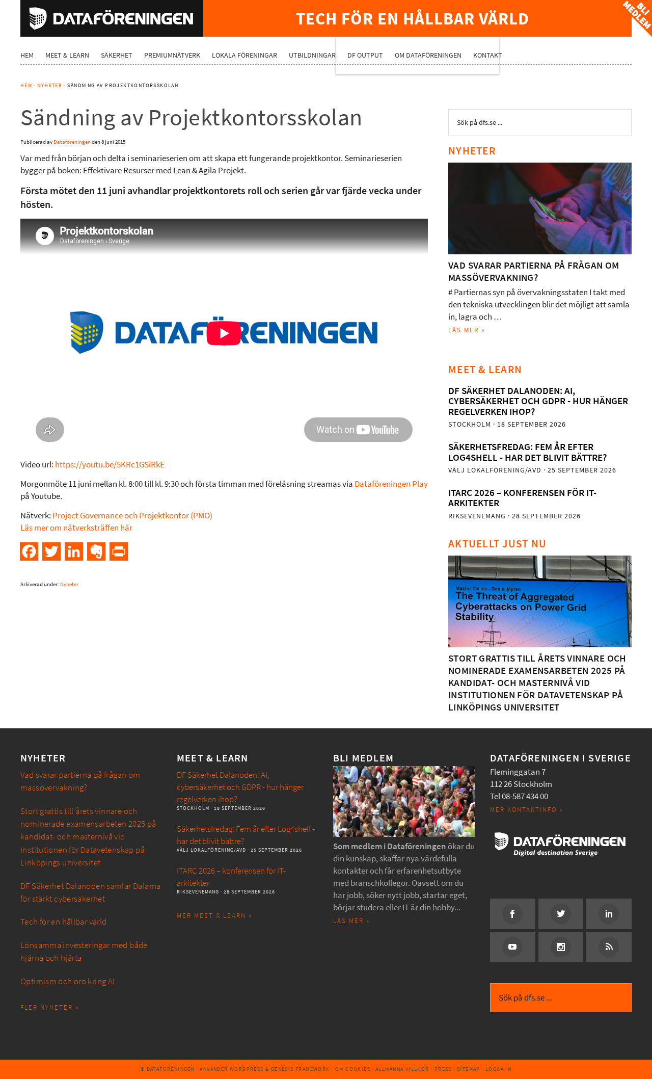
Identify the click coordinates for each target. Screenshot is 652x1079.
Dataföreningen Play (391, 484)
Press (443, 1069)
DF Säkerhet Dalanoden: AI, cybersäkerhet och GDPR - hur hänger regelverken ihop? (538, 401)
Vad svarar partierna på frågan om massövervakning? (533, 271)
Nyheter (69, 584)
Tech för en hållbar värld (63, 922)
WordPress (247, 1069)
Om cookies (352, 1069)
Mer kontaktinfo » (526, 809)
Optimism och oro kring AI (67, 981)
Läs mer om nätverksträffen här (76, 528)
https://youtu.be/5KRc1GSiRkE (110, 464)
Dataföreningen (111, 18)
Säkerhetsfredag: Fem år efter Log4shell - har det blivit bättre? (527, 451)
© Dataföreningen (168, 1069)
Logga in (498, 1069)
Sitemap (468, 1069)
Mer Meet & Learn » (214, 915)
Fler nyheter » (49, 1007)
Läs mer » (466, 330)
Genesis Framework (300, 1069)
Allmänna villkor (402, 1069)
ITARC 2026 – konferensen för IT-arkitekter (522, 497)
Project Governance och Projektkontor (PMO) (132, 515)
